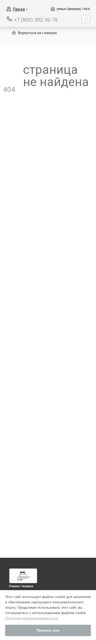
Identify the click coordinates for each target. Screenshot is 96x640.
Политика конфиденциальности (31, 618)
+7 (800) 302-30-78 (36, 19)
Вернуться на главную (37, 33)
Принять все (48, 630)
